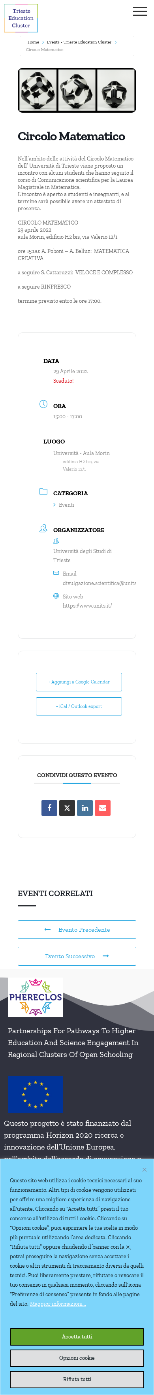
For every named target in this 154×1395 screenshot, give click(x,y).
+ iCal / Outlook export (79, 706)
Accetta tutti (77, 1336)
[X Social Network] (67, 808)
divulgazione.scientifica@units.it (102, 583)
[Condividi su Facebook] (49, 808)
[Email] (103, 808)
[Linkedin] (85, 808)
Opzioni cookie (77, 1358)
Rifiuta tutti (77, 1379)
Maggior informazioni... (58, 1304)
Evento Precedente (84, 929)
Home (33, 42)
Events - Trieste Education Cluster (79, 42)
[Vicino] (144, 1169)
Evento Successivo (70, 956)
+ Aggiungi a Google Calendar (79, 682)
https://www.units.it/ (87, 605)
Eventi (66, 505)
